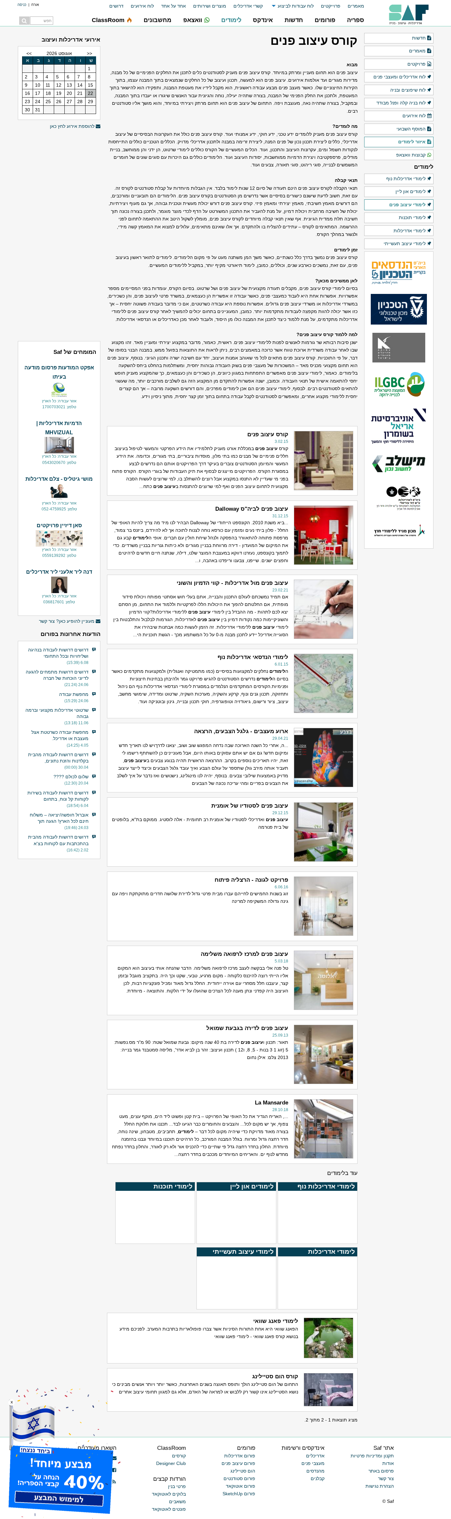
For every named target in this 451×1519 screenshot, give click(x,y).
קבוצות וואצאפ (411, 155)
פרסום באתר (381, 1471)
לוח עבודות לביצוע (296, 6)
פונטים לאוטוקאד (169, 1509)
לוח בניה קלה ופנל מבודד (401, 102)
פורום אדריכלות (239, 1455)
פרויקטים (416, 64)
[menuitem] (352, 6)
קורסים (179, 1455)
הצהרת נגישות (379, 1486)
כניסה (21, 5)
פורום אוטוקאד (240, 1486)
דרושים (116, 6)
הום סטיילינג (242, 1471)
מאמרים (356, 6)
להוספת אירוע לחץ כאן (72, 126)
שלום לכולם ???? (70, 776)
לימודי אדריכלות (410, 230)
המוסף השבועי (411, 128)
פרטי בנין (177, 1486)
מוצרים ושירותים (209, 6)
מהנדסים (315, 1471)
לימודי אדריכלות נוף (406, 178)
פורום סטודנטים (239, 1478)
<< (89, 53)
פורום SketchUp (239, 1493)
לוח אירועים (142, 6)
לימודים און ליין (411, 191)
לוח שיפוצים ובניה (408, 90)
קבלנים (318, 1478)
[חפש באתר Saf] (24, 20)
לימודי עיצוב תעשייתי (405, 243)
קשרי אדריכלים (248, 6)
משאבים (177, 1501)
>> (29, 53)
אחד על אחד (173, 6)
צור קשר (386, 1478)
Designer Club (171, 1463)
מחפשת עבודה (73, 694)
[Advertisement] (59, 234)
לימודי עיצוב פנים (407, 204)
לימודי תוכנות (412, 217)
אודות (388, 1463)
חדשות (419, 38)
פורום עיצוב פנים (238, 1463)
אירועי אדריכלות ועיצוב (71, 39)
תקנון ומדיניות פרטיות (372, 1455)
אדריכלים (315, 1455)
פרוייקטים (330, 6)
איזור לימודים (412, 141)
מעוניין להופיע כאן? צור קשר (66, 621)
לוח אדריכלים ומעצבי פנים (399, 76)
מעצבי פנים (313, 1463)
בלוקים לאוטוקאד (169, 1494)
